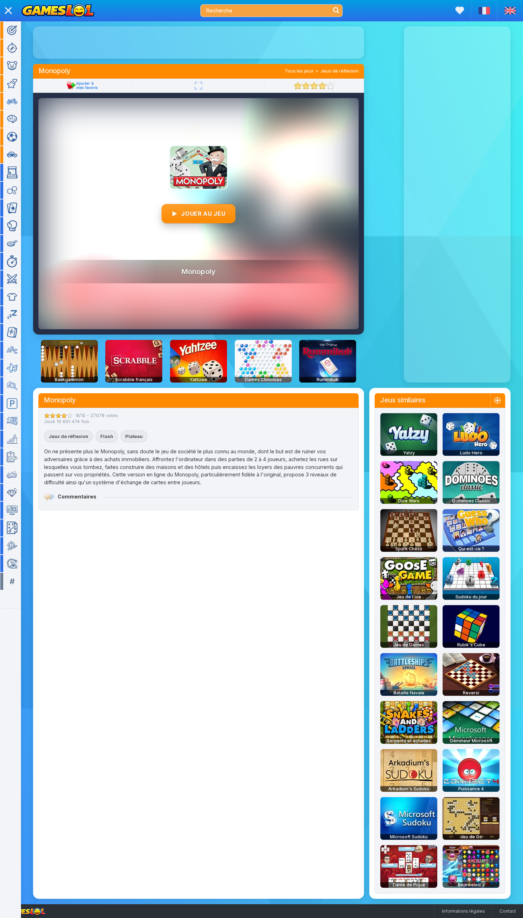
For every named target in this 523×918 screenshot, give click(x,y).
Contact (508, 911)
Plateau (134, 436)
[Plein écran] (198, 85)
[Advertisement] (198, 43)
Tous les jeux (299, 71)
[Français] (484, 10)
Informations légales (463, 911)
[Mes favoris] (459, 10)
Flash (106, 436)
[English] (510, 10)
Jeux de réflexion (340, 71)
